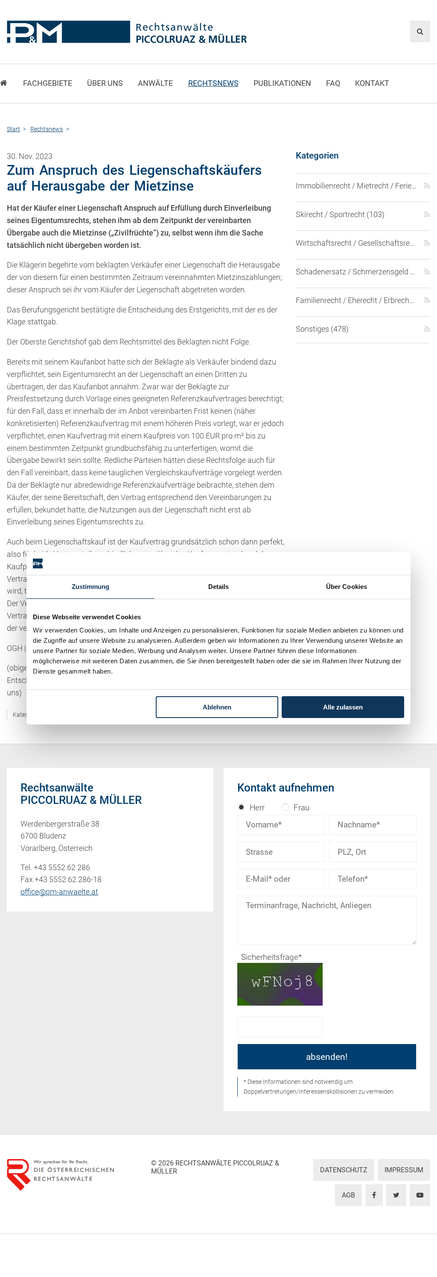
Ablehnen (217, 707)
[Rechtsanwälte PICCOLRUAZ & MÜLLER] (146, 32)
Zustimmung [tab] (91, 586)
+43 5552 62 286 (62, 867)
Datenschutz (343, 1170)
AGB (348, 1195)
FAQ (333, 83)
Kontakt (372, 83)
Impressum (404, 1170)
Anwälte (155, 83)
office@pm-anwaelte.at (59, 892)
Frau (301, 807)
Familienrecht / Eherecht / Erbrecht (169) (356, 300)
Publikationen (282, 83)
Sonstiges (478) (322, 329)
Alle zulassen (343, 707)
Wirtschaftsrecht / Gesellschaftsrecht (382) (356, 243)
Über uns (105, 83)
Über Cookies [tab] (346, 586)
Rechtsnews (213, 83)
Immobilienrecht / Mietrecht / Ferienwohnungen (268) (356, 186)
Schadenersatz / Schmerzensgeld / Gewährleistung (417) (356, 272)
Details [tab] (218, 586)
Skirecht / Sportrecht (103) (340, 214)
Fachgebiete (47, 83)
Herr (257, 807)
